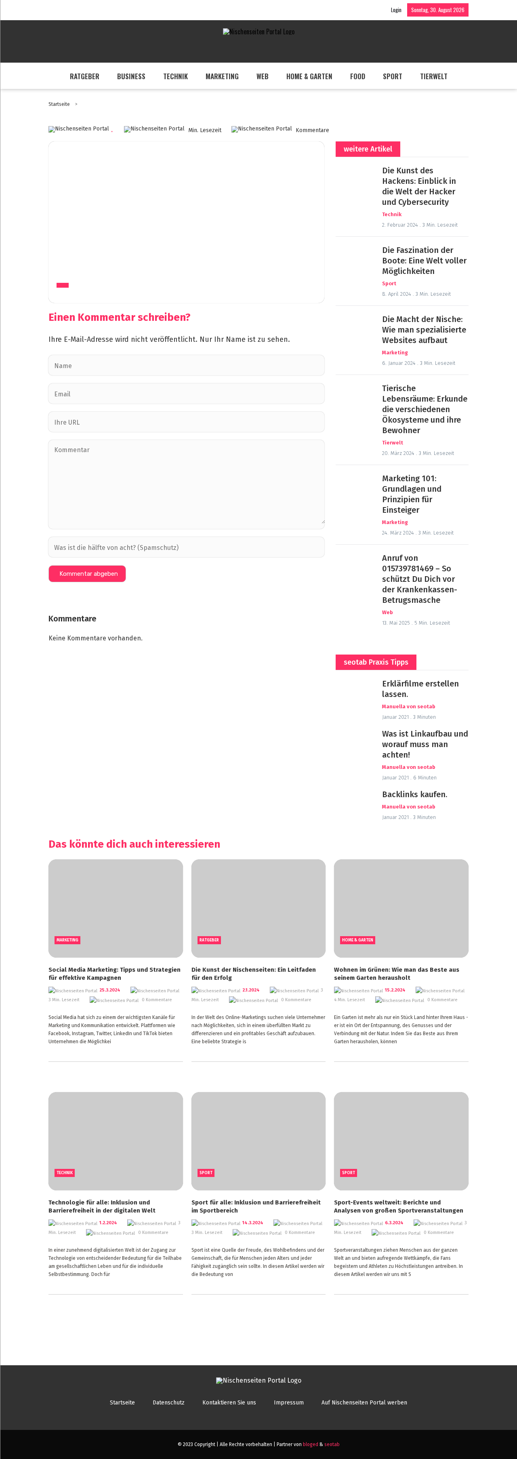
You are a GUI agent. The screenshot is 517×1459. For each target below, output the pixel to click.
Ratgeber (84, 76)
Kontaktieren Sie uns (229, 1402)
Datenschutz (169, 1402)
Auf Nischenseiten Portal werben (364, 1402)
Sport (392, 76)
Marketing (222, 76)
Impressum (289, 1402)
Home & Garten (309, 76)
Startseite (59, 104)
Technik (175, 76)
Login (396, 10)
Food (357, 76)
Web (262, 76)
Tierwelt (434, 76)
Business (131, 76)
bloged (310, 1444)
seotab (332, 1444)
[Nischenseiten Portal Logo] (258, 31)
